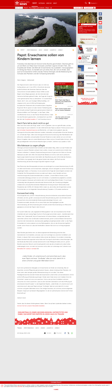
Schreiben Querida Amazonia (28, 130)
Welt (55, 3)
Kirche (49, 3)
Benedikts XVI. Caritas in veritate (26, 248)
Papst (34, 3)
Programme (88, 8)
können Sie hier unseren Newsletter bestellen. (31, 306)
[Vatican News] (23, 3)
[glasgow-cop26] (73, 50)
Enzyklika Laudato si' (31, 119)
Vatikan (42, 3)
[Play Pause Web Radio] (51, 8)
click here (19, 386)
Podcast (77, 8)
